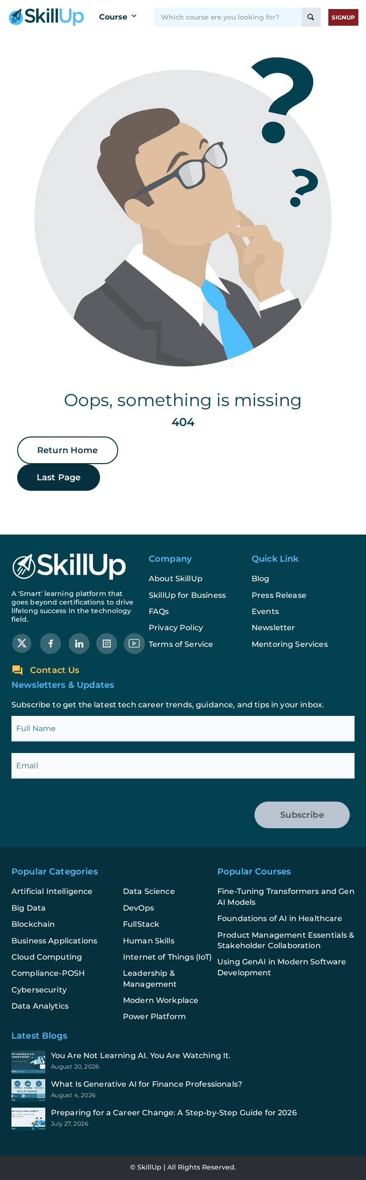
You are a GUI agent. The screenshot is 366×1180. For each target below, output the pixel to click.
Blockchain (33, 924)
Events (265, 611)
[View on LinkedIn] (79, 642)
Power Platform (154, 1016)
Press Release (279, 595)
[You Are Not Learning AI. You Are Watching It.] (183, 1062)
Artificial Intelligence (51, 891)
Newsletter (273, 627)
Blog (261, 578)
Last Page (59, 477)
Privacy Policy (176, 627)
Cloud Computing (46, 957)
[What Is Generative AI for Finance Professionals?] (183, 1090)
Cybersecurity (39, 989)
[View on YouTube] (134, 642)
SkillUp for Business (187, 595)
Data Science (149, 891)
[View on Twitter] (21, 642)
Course (113, 16)
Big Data (28, 907)
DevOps (138, 907)
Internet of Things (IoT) (167, 957)
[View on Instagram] (106, 642)
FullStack (141, 924)
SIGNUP (343, 17)
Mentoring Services (290, 644)
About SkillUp (176, 578)
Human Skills (148, 940)
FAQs (159, 611)
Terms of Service (181, 644)
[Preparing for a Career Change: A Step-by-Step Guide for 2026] (183, 1119)
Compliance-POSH (48, 973)
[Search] (311, 17)
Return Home (67, 450)
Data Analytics (40, 1006)
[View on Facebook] (50, 642)
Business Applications (54, 940)
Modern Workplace (160, 1000)
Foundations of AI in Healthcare (280, 918)
